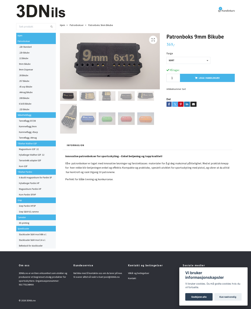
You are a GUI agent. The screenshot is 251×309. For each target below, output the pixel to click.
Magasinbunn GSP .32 (29, 149)
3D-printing (24, 223)
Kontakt (132, 278)
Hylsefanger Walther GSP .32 (31, 154)
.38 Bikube (23, 75)
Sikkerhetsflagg (24, 115)
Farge (169, 53)
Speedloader (23, 228)
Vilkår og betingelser (138, 273)
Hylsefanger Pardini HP (29, 183)
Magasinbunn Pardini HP (30, 189)
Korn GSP (23, 166)
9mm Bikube (24, 64)
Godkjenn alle (199, 297)
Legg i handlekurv (209, 78)
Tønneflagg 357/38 (27, 120)
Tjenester (22, 217)
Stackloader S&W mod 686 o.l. (33, 234)
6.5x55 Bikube (25, 103)
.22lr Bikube (24, 52)
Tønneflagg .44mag (28, 137)
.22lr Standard (25, 46)
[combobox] (188, 60)
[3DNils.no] (40, 11)
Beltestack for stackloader (31, 245)
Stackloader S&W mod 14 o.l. (32, 240)
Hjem (20, 35)
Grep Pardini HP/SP (27, 205)
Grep (20, 200)
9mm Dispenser (26, 69)
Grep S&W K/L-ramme (29, 211)
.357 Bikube (24, 81)
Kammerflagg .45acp (28, 132)
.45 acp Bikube (25, 86)
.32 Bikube (23, 58)
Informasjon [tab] (75, 145)
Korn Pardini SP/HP (27, 194)
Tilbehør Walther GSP (27, 143)
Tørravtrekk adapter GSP (30, 160)
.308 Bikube (24, 98)
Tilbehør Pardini (25, 171)
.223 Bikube (24, 109)
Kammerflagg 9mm (28, 126)
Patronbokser (24, 41)
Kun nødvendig (227, 297)
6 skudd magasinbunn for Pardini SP (35, 177)
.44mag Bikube (25, 92)
